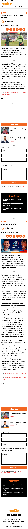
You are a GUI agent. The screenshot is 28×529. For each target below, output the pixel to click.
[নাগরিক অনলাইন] (3, 21)
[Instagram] (15, 515)
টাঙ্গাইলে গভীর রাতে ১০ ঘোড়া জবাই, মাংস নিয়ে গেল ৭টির (13, 209)
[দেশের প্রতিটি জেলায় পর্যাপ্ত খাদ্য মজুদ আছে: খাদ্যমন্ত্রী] (5, 130)
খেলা (4, 13)
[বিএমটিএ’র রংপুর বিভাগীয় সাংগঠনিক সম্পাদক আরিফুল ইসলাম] (5, 139)
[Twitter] (19, 515)
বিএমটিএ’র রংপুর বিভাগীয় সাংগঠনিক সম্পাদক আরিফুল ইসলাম (18, 138)
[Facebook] (14, 29)
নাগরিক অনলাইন (9, 21)
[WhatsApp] (20, 29)
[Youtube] (12, 515)
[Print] (7, 29)
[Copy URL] (10, 29)
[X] (17, 29)
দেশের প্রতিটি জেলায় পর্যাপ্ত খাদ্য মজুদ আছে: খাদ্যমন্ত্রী (18, 129)
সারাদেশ (12, 132)
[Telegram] (23, 29)
